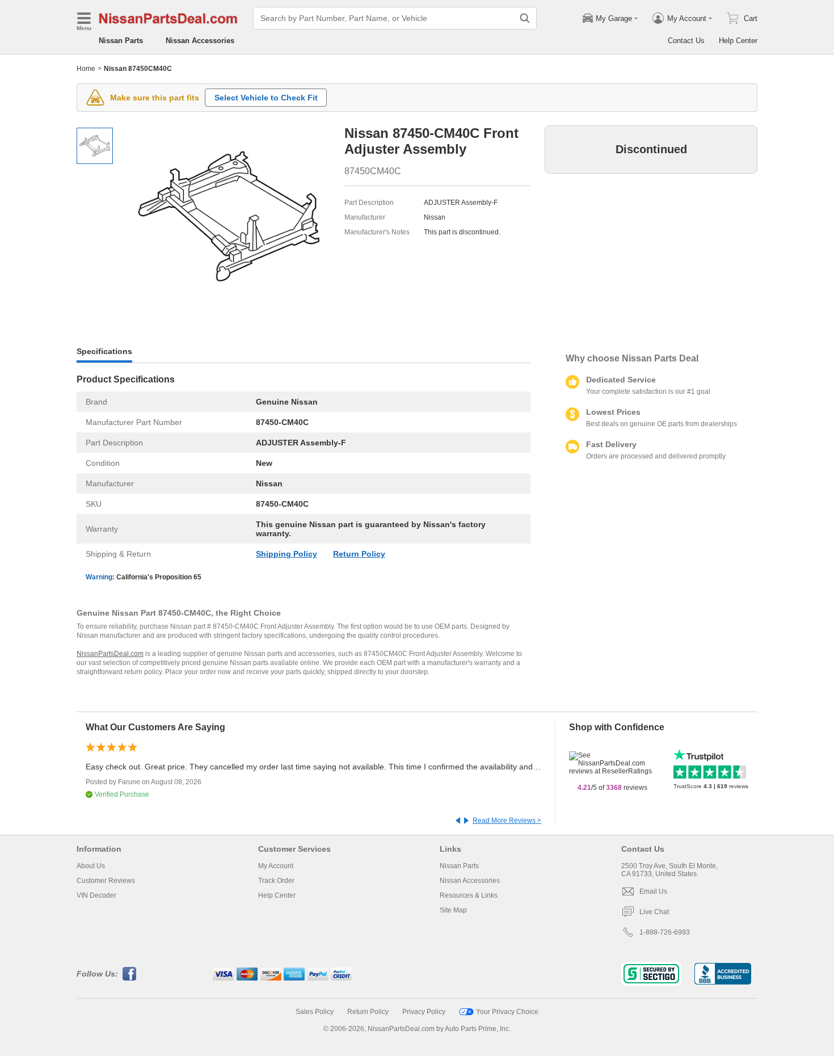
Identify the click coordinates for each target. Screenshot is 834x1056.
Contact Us (686, 40)
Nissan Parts (121, 40)
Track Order (276, 881)
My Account (275, 866)
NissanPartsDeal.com (110, 654)
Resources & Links (469, 895)
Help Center (738, 40)
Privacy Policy (423, 1012)
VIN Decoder (96, 895)
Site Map (453, 910)
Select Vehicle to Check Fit (266, 97)
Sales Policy (315, 1012)
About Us (91, 866)
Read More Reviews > (507, 820)
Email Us (653, 891)
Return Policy (359, 553)
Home (86, 69)
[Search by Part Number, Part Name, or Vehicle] (525, 18)
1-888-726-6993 (664, 932)
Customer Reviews (106, 881)
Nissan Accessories (200, 40)
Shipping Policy (286, 553)
